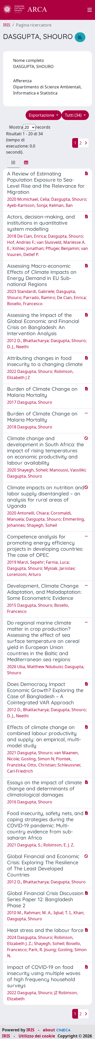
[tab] (13, 162)
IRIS (6, 25)
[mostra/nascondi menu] (89, 9)
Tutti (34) (74, 115)
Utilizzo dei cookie (36, 1036)
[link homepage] (28, 10)
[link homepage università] (70, 10)
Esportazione (42, 115)
